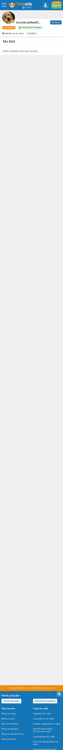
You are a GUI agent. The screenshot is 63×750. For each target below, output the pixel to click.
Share (57, 23)
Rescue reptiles (9, 729)
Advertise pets (11, 701)
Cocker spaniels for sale (46, 724)
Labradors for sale (43, 719)
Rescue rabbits (9, 724)
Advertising (36, 688)
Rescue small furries (12, 734)
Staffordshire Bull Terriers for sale (42, 730)
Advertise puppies (45, 701)
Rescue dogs (8, 713)
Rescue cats (8, 719)
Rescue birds (8, 739)
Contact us (21, 688)
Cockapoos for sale (44, 736)
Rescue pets (8, 708)
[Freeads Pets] (15, 5)
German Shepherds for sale (46, 743)
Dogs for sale (40, 708)
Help (11, 688)
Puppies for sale (42, 713)
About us (49, 688)
